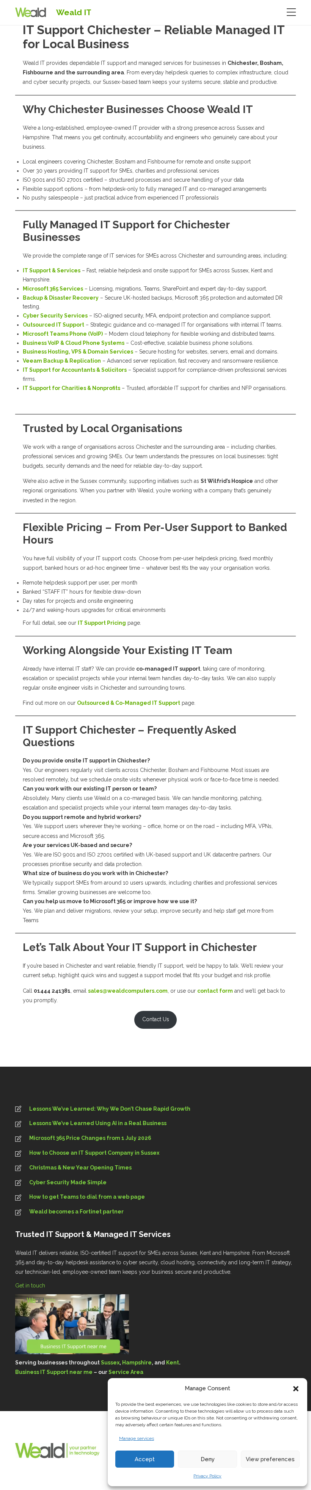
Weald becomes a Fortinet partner (76, 1212)
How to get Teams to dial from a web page (87, 1197)
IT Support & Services (51, 270)
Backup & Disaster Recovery (61, 298)
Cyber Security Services (55, 316)
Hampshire (137, 1363)
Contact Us (155, 1019)
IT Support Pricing (102, 623)
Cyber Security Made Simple (68, 1182)
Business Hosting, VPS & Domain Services (78, 352)
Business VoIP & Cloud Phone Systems (73, 343)
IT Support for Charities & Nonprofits (71, 388)
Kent (172, 1363)
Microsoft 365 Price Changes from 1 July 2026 (90, 1138)
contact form (215, 991)
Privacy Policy (207, 1476)
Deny (208, 1459)
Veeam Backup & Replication (62, 361)
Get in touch (31, 1286)
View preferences (270, 1459)
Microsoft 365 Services (53, 289)
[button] (296, 1389)
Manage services (136, 1438)
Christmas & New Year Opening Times (80, 1168)
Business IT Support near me (54, 1372)
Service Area (125, 1372)
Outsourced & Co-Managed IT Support (128, 703)
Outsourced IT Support (53, 325)
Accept (145, 1459)
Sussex (110, 1363)
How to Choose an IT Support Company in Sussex (94, 1153)
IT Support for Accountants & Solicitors (75, 370)
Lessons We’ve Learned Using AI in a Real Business (97, 1123)
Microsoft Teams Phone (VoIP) (63, 334)
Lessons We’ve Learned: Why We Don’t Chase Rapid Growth (109, 1109)
